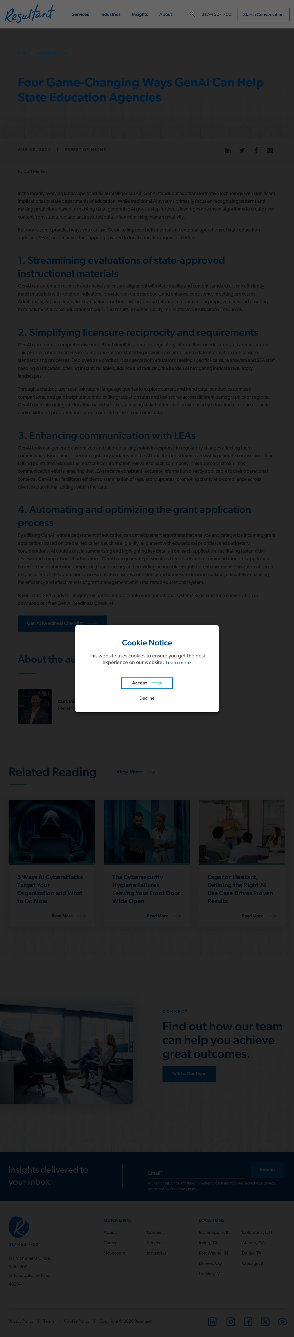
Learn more (178, 662)
